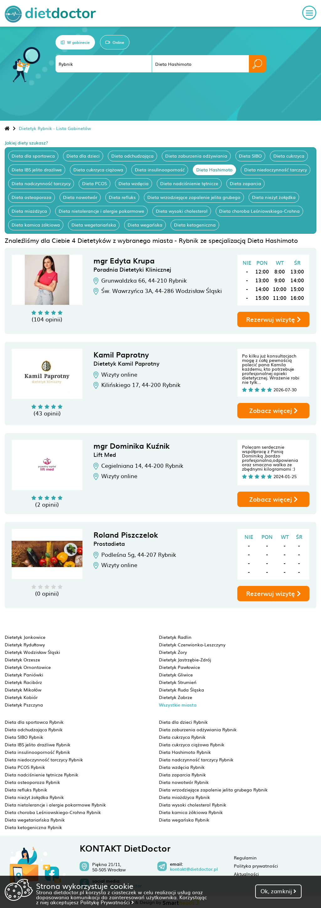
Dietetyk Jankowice (25, 637)
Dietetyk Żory (173, 652)
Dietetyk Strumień (178, 682)
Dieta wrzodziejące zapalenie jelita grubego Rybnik (213, 789)
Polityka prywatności (256, 866)
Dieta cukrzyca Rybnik (182, 737)
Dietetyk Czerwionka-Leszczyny (192, 644)
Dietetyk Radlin (175, 637)
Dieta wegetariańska (93, 225)
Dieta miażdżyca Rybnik (184, 797)
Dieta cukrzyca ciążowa (98, 169)
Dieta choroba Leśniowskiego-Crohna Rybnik (53, 812)
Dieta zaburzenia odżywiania (196, 156)
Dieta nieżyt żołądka (274, 197)
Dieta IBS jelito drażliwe (37, 169)
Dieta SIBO (250, 156)
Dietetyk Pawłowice (179, 667)
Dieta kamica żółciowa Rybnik (191, 812)
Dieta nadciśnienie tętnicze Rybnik (41, 774)
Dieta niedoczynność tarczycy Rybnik (44, 759)
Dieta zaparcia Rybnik (182, 774)
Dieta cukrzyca (288, 156)
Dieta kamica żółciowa (36, 225)
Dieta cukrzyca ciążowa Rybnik (191, 744)
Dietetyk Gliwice (176, 674)
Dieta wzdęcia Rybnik (182, 767)
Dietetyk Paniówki (24, 674)
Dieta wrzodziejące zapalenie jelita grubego (193, 197)
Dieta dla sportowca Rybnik (34, 722)
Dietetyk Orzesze (22, 659)
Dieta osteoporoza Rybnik (32, 782)
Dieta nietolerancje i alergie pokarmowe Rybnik (55, 804)
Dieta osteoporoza (31, 197)
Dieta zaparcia (245, 183)
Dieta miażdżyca (29, 211)
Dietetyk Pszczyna (24, 705)
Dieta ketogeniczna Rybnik (33, 827)
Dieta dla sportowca (33, 156)
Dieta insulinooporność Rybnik (37, 752)
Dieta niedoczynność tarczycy (275, 169)
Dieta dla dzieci (83, 156)
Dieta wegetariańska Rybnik (35, 820)
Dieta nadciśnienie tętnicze (189, 183)
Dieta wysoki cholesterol (182, 211)
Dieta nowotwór (80, 197)
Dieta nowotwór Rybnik (184, 782)
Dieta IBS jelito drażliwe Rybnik (38, 744)
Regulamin (245, 857)
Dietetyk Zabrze (175, 697)
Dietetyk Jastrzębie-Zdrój (185, 659)
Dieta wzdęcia (133, 183)
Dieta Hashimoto (214, 169)
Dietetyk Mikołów (23, 689)
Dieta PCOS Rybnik (25, 767)
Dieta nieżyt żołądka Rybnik (34, 797)
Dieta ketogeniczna (195, 225)
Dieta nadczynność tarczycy (41, 183)
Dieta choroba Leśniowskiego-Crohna (259, 211)
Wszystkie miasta (178, 705)
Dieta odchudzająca (132, 156)
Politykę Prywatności (105, 902)
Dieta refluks (122, 197)
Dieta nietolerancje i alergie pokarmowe (101, 211)
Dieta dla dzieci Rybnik (183, 722)
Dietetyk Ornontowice (28, 667)
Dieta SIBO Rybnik (24, 737)
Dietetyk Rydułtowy (25, 644)
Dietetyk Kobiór (21, 697)
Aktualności (246, 874)
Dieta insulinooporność (160, 169)
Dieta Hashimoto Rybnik (185, 752)
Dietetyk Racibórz (23, 682)
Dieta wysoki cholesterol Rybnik (192, 804)
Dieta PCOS (94, 183)
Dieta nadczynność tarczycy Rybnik (196, 759)
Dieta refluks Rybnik (26, 789)
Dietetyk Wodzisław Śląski (32, 652)
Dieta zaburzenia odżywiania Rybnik (198, 729)
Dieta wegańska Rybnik (184, 820)
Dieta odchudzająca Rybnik (34, 729)
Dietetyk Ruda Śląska (181, 689)
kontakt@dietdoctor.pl (194, 869)
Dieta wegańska (145, 225)
